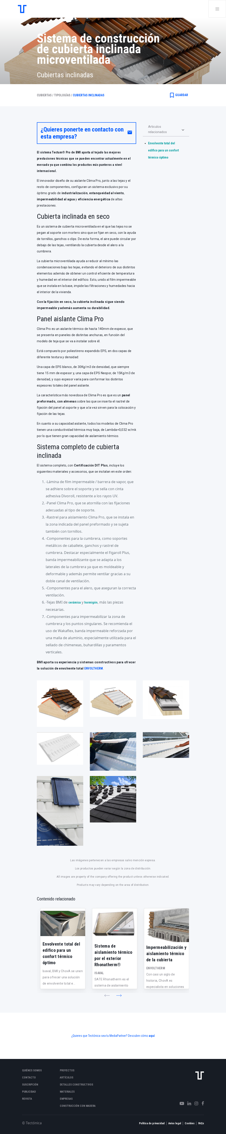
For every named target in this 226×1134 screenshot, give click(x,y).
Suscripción (30, 1084)
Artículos (66, 1077)
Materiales (67, 1091)
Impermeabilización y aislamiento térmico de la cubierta (166, 953)
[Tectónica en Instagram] (194, 1103)
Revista (27, 1098)
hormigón (91, 602)
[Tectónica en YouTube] (180, 1103)
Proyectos (67, 1070)
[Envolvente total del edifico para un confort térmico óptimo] (62, 923)
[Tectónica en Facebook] (201, 1103)
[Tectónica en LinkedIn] (187, 1103)
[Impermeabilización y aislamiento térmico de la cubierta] (166, 925)
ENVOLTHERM (93, 668)
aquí (152, 1035)
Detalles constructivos (76, 1084)
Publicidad (29, 1091)
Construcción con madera (78, 1105)
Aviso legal (174, 1123)
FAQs (201, 1123)
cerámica (74, 602)
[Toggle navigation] (217, 9)
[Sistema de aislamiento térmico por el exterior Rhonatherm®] (114, 924)
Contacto (29, 1077)
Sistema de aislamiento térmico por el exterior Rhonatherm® (113, 955)
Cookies (189, 1123)
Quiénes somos (32, 1070)
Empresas (66, 1098)
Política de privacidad (152, 1123)
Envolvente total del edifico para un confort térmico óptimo (163, 150)
